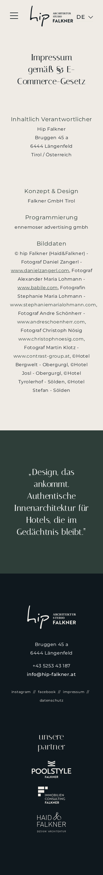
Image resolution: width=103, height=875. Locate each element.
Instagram (21, 692)
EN (80, 17)
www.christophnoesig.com (51, 339)
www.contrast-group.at (41, 356)
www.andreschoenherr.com (51, 322)
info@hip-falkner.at (51, 674)
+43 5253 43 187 (51, 666)
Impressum (73, 692)
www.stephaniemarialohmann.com (53, 304)
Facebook (47, 692)
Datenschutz (52, 700)
